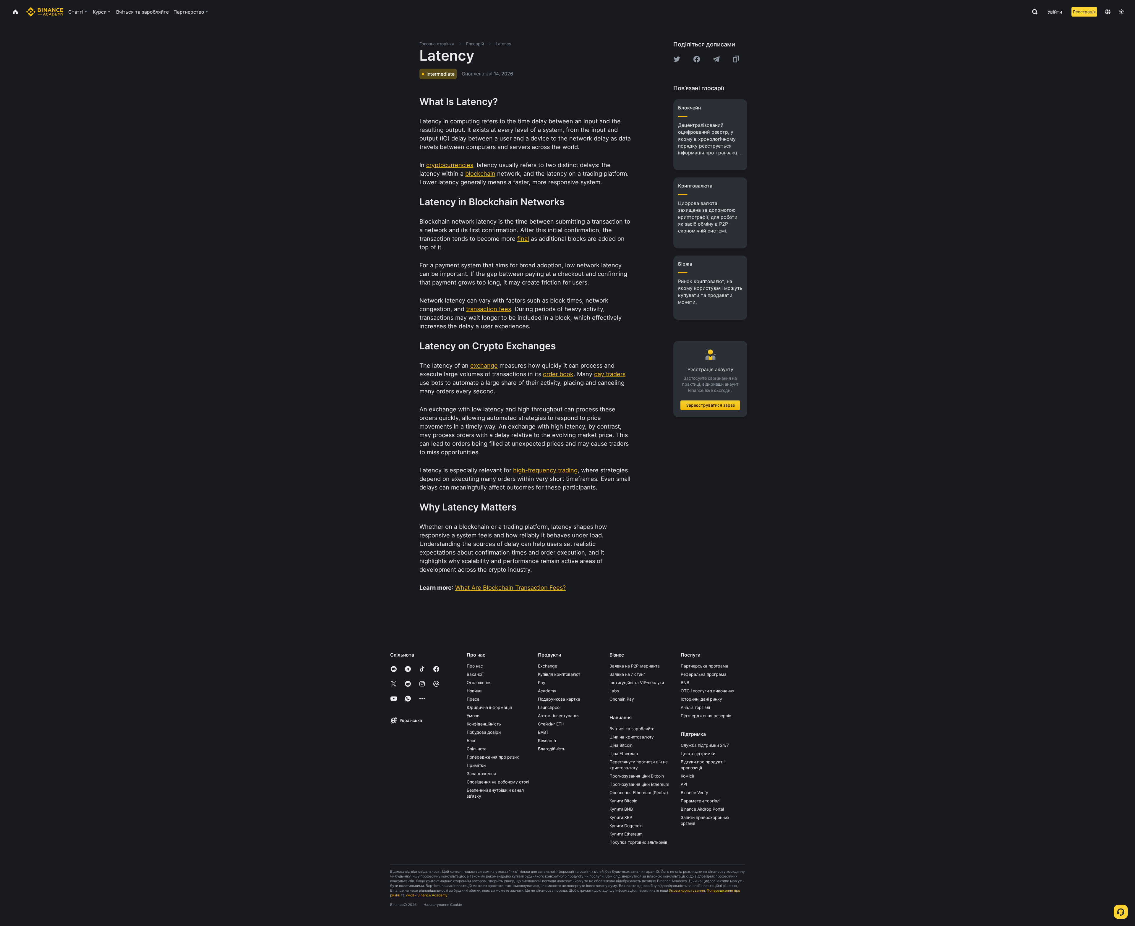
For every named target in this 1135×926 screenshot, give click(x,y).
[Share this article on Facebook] (696, 59)
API (684, 784)
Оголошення (479, 682)
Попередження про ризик (493, 756)
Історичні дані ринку (701, 699)
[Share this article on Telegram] (716, 59)
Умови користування (687, 890)
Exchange (547, 665)
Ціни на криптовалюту (631, 736)
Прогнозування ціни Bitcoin (636, 775)
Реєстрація (1084, 11)
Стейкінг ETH (551, 723)
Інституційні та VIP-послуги (636, 682)
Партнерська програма (704, 665)
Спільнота (477, 748)
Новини (474, 690)
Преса (473, 699)
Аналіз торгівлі (695, 707)
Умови (473, 715)
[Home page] (45, 12)
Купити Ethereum (626, 833)
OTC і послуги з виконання (707, 690)
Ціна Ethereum (623, 753)
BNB (685, 682)
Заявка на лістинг (627, 674)
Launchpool (549, 707)
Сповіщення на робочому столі (498, 781)
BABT (543, 732)
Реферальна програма (704, 674)
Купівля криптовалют (559, 674)
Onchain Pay (621, 699)
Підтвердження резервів (706, 715)
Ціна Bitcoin (621, 745)
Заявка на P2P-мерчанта (634, 665)
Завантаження (481, 773)
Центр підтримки (698, 753)
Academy (547, 690)
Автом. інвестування (559, 715)
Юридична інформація (489, 707)
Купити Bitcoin (623, 800)
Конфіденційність (484, 723)
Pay (541, 682)
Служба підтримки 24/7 (705, 745)
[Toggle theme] (1121, 12)
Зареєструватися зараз (710, 405)
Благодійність (551, 748)
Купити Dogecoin (626, 825)
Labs (614, 690)
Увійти (1055, 12)
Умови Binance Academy (426, 895)
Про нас (475, 665)
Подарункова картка (559, 699)
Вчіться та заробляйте (631, 728)
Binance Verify (694, 792)
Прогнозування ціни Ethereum (639, 784)
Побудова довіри (484, 732)
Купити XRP (620, 817)
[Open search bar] (1033, 12)
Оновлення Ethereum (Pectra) (638, 792)
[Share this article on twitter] (676, 59)
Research (547, 740)
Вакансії (475, 674)
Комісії (687, 775)
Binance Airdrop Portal (702, 809)
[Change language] (1108, 12)
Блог (471, 740)
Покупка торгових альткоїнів (638, 842)
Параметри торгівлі (700, 800)
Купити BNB (621, 809)
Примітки (476, 765)
